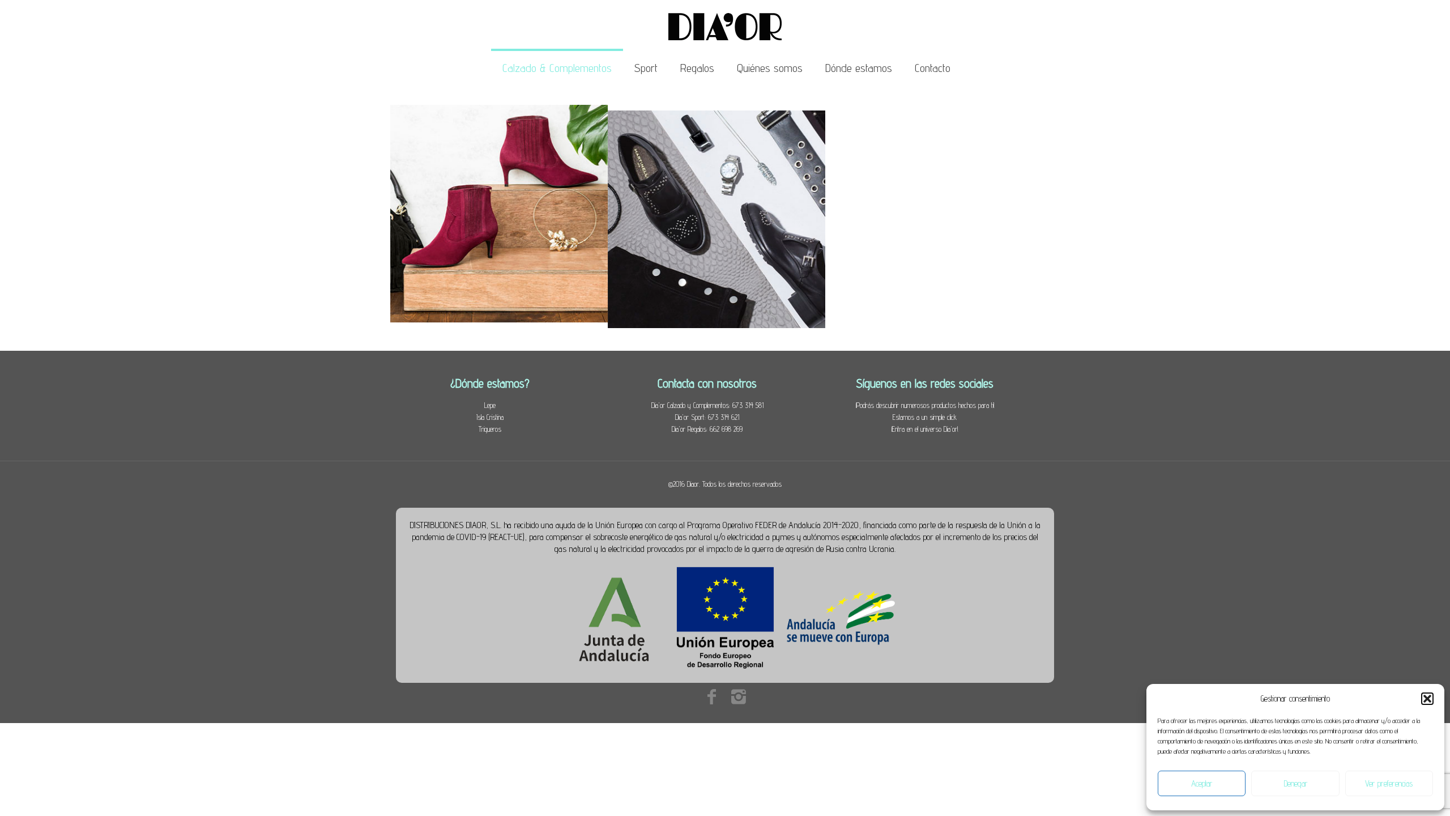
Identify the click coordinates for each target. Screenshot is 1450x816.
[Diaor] (725, 25)
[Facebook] (711, 696)
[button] (1427, 698)
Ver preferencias (1389, 783)
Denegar (1295, 783)
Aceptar (1202, 783)
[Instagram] (738, 696)
